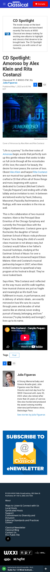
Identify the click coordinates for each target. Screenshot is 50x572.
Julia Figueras (10, 82)
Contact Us (10, 532)
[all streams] (46, 568)
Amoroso (7, 154)
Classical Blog (12, 529)
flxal (14, 355)
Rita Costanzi (40, 172)
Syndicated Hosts (14, 510)
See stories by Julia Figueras (31, 414)
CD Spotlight (23, 20)
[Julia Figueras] (9, 379)
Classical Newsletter (15, 527)
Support (9, 513)
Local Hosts (11, 508)
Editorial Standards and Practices (22, 520)
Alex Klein (15, 172)
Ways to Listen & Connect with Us (22, 505)
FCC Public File (12, 534)
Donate (41, 4)
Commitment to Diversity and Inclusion (20, 516)
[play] (4, 568)
